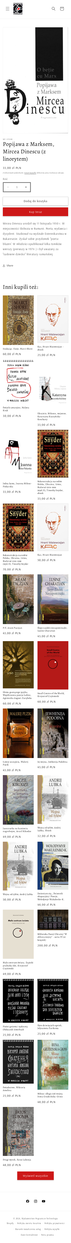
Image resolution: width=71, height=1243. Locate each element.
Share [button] (10, 265)
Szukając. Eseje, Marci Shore (18, 348)
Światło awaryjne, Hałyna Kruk (16, 409)
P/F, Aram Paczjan (12, 628)
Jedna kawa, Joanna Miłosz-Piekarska (17, 485)
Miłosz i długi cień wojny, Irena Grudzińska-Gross (50, 1095)
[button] (7, 9)
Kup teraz (35, 212)
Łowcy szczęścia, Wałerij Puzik (15, 763)
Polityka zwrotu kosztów (29, 1223)
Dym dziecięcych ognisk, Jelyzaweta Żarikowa (49, 1027)
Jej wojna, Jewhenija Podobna (52, 761)
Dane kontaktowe (29, 1235)
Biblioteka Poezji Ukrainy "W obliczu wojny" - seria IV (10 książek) (52, 937)
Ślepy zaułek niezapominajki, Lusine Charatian (52, 629)
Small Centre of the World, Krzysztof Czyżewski (51, 695)
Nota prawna (47, 1235)
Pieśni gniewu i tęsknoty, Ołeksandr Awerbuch (15, 1028)
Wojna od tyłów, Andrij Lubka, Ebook (49, 829)
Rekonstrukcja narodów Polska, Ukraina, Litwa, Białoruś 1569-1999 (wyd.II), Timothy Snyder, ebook (50, 487)
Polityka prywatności (54, 1223)
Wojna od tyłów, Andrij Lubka (18, 894)
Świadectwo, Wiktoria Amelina (14, 1089)
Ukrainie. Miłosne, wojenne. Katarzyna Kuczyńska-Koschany (52, 416)
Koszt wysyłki (30, 173)
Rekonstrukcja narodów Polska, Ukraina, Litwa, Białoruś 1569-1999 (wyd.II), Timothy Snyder (15, 560)
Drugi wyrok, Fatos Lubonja (17, 1159)
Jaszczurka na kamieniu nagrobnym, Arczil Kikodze (17, 830)
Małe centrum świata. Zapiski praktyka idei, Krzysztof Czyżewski (18, 965)
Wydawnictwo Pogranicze (34, 1218)
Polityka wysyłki (51, 1229)
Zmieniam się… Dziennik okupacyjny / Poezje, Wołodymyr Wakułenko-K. (51, 896)
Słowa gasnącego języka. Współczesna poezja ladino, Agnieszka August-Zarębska (17, 695)
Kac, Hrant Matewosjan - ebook (50, 348)
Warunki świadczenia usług (28, 1229)
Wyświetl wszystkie (35, 1176)
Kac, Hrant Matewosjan (49, 554)
